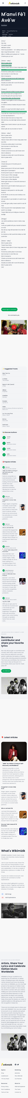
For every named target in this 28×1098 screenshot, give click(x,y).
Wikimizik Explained (20, 1086)
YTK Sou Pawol (5, 1078)
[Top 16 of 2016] (22, 609)
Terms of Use (4, 1092)
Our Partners (18, 1078)
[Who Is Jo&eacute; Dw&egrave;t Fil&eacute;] (22, 532)
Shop (2, 1073)
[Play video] (14, 327)
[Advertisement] (14, 288)
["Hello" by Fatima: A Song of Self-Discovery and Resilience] (22, 479)
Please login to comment (9, 309)
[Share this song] (2, 549)
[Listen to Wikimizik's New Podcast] (22, 581)
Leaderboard (4, 1076)
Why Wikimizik (18, 1076)
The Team (17, 1089)
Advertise (17, 1073)
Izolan (4, 25)
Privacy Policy (5, 1086)
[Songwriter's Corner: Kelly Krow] (22, 507)
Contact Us (18, 1092)
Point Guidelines (5, 1089)
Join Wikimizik (6, 671)
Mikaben (11, 34)
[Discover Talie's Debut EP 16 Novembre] (22, 555)
